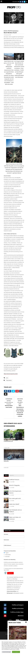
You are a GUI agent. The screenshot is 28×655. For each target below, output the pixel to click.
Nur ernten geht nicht (15, 498)
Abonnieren (21, 615)
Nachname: (6, 540)
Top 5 (6, 475)
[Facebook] (22, 1)
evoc (7, 378)
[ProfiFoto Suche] (26, 2)
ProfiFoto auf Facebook (18, 608)
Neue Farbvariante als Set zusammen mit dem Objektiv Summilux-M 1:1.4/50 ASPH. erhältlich (20, 409)
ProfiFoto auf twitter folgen (17, 612)
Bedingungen (10, 593)
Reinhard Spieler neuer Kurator (9, 405)
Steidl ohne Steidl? (14, 504)
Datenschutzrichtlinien (11, 591)
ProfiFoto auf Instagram (18, 605)
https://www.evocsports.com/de (11, 373)
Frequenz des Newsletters (10, 551)
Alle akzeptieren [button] (16, 651)
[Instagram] (20, 1)
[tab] (6, 475)
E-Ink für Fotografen (14, 485)
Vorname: (6, 534)
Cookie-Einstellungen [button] (7, 651)
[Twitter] (24, 1)
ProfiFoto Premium (14, 479)
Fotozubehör (9, 380)
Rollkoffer (6, 461)
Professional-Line (8, 441)
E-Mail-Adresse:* (7, 545)
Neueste (12, 475)
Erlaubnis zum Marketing (9, 559)
